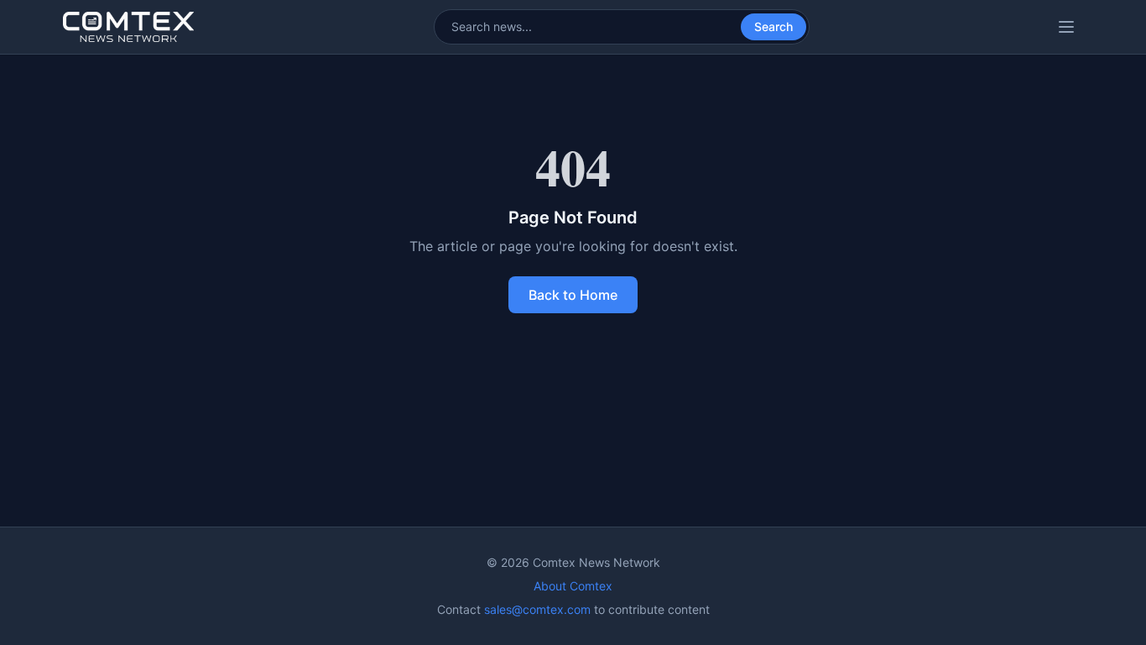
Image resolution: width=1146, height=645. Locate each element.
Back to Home (573, 294)
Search (773, 26)
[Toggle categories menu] (1066, 27)
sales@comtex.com (537, 609)
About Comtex (573, 586)
